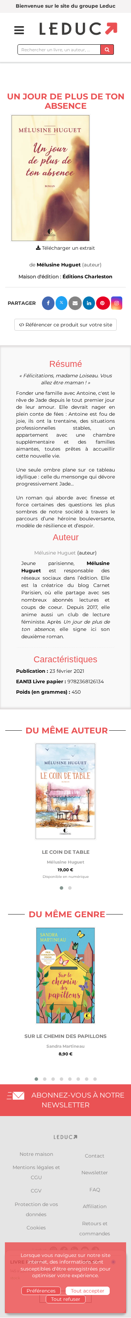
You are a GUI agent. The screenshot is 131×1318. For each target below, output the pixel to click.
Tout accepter (87, 1291)
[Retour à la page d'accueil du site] (77, 29)
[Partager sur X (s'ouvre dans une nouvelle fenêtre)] (61, 303)
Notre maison (36, 1154)
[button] (50, 178)
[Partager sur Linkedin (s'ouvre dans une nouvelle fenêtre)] (89, 303)
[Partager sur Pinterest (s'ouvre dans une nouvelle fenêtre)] (103, 303)
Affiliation (95, 1206)
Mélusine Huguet (59, 265)
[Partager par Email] (75, 303)
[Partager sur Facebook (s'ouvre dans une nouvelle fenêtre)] (48, 303)
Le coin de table (65, 852)
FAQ (94, 1190)
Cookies (36, 1228)
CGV (36, 1191)
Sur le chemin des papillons (65, 1036)
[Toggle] (14, 30)
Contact (94, 1156)
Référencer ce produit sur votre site (68, 325)
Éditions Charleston (87, 276)
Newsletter (94, 1172)
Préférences (41, 1291)
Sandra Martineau (65, 1046)
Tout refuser (65, 1299)
